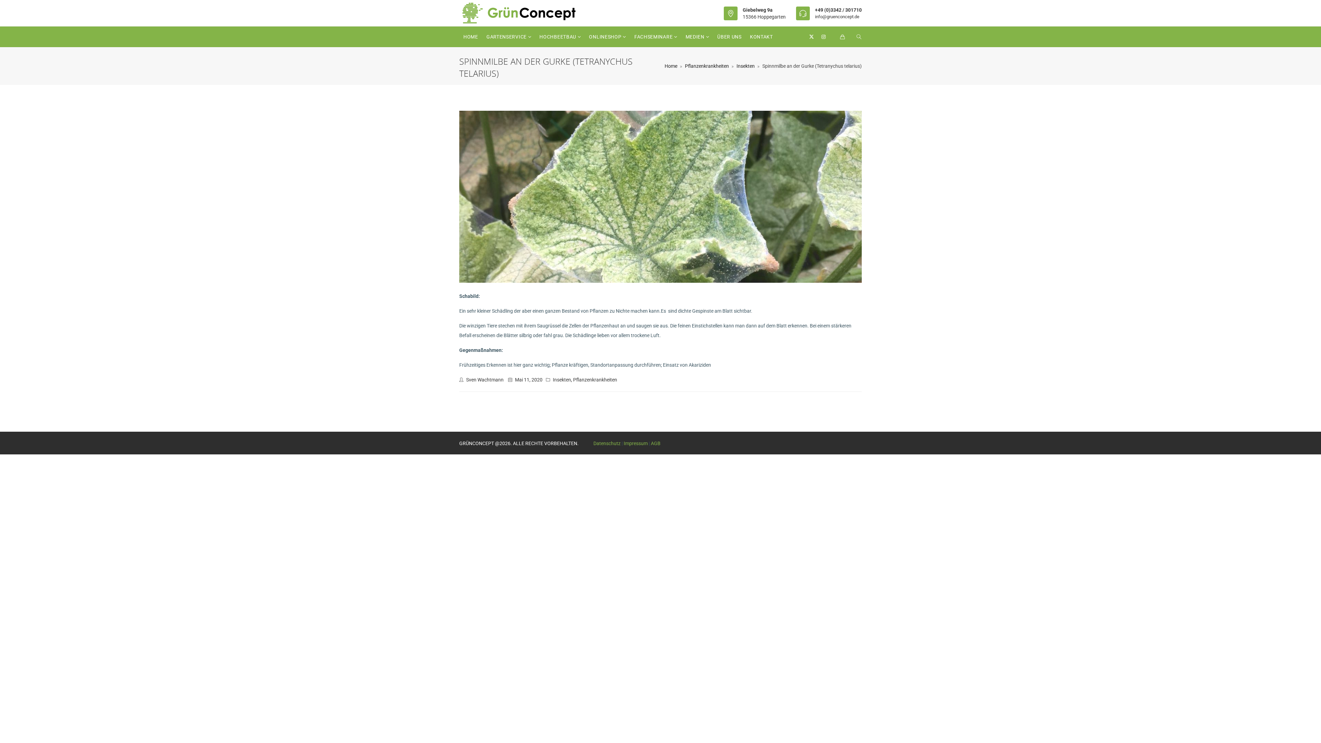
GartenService (507, 37)
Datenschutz (607, 443)
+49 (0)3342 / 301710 (838, 10)
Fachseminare (654, 37)
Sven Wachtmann (485, 380)
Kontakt (761, 37)
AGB (655, 443)
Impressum (636, 443)
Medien (696, 37)
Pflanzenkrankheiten (707, 66)
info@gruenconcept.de (837, 16)
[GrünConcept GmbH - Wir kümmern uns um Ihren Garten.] (523, 13)
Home (470, 37)
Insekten (746, 66)
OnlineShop (606, 37)
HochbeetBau (558, 37)
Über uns (729, 37)
